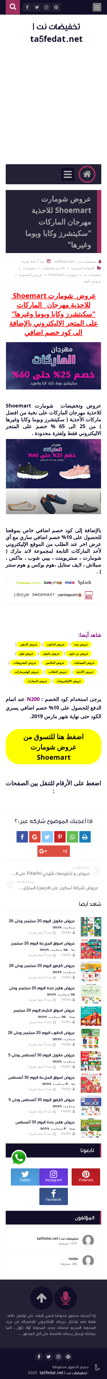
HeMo (66, 932)
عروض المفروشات (24, 663)
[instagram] (58, 1356)
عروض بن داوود (78, 653)
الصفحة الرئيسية (82, 268)
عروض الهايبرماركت (27, 672)
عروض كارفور (28, 644)
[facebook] (39, 1356)
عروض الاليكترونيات (69, 681)
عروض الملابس (55, 663)
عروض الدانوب (56, 644)
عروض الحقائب (58, 672)
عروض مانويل (51, 653)
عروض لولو (26, 653)
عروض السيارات (37, 681)
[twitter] (49, 1356)
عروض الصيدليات (84, 663)
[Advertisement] (53, 104)
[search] (13, 7)
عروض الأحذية (85, 672)
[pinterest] (68, 1356)
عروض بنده (81, 644)
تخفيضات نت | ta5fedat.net (63, 1373)
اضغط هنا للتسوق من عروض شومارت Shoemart (53, 747)
